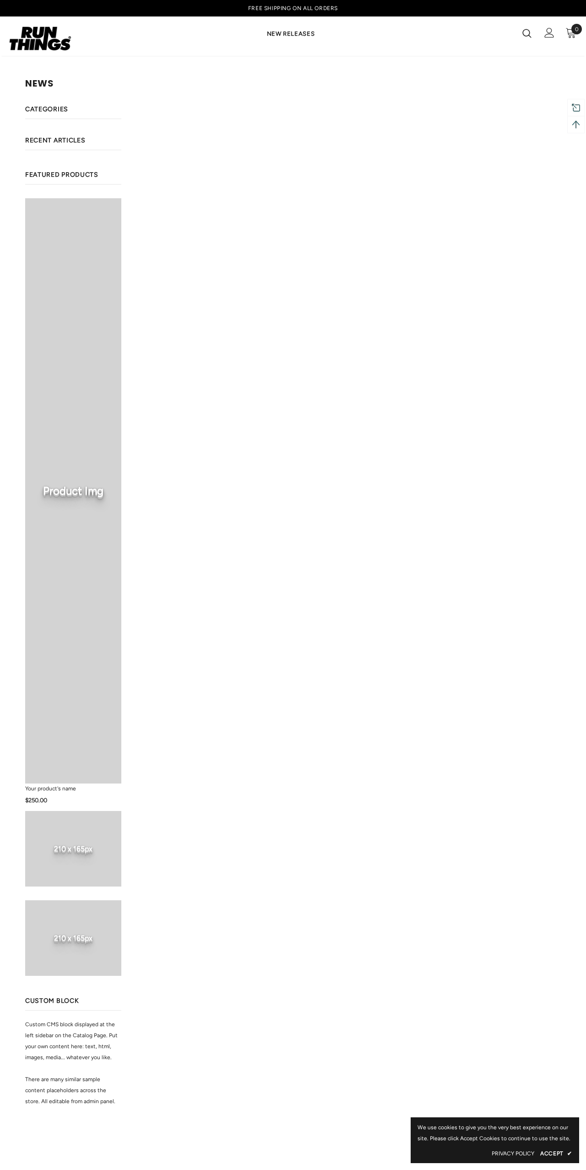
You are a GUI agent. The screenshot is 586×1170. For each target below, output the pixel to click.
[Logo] (41, 38)
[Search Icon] (527, 33)
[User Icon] (549, 33)
